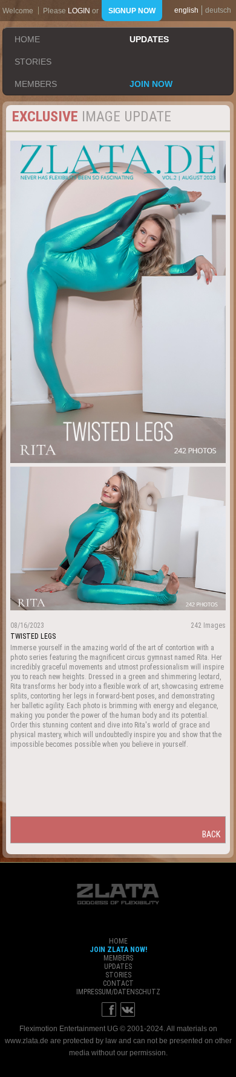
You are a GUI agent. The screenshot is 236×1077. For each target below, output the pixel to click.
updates (149, 39)
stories (33, 61)
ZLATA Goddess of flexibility (118, 894)
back (211, 834)
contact (118, 983)
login (79, 11)
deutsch (218, 10)
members (36, 84)
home (27, 39)
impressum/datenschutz (118, 992)
